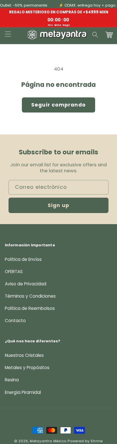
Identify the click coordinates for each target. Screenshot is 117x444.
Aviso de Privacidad (25, 284)
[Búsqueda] (95, 35)
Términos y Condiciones (30, 296)
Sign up (58, 205)
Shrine (97, 441)
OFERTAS (14, 272)
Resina (12, 380)
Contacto (15, 321)
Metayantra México (48, 441)
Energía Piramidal (23, 392)
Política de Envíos (23, 259)
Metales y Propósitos (27, 368)
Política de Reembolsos (30, 308)
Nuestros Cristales (24, 355)
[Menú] (7, 35)
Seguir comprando (58, 104)
